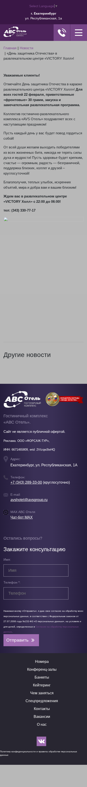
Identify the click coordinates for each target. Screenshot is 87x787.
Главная (9, 48)
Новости (26, 48)
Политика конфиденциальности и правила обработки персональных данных (38, 753)
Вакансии (42, 717)
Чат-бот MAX (21, 517)
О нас (42, 724)
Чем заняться (42, 693)
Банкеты (42, 677)
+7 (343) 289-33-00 (26, 482)
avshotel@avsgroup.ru (29, 500)
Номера (42, 662)
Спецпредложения (42, 701)
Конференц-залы (42, 669)
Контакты (42, 709)
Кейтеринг (42, 685)
